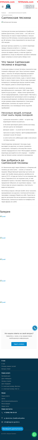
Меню (3, 393)
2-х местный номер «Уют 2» (10, 389)
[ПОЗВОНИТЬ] (35, 328)
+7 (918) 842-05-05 (29, 6)
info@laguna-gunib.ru (12, 422)
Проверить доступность (12, 429)
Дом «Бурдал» (6, 384)
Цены (3, 398)
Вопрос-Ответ (5, 369)
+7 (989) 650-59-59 (29, 8)
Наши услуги (5, 373)
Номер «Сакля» (6, 381)
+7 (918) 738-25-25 (29, 5)
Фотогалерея (5, 404)
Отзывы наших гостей (8, 366)
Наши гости (5, 406)
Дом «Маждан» (6, 378)
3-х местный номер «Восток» (10, 386)
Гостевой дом (5, 376)
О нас (3, 364)
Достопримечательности (9, 401)
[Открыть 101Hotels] (25, 2)
